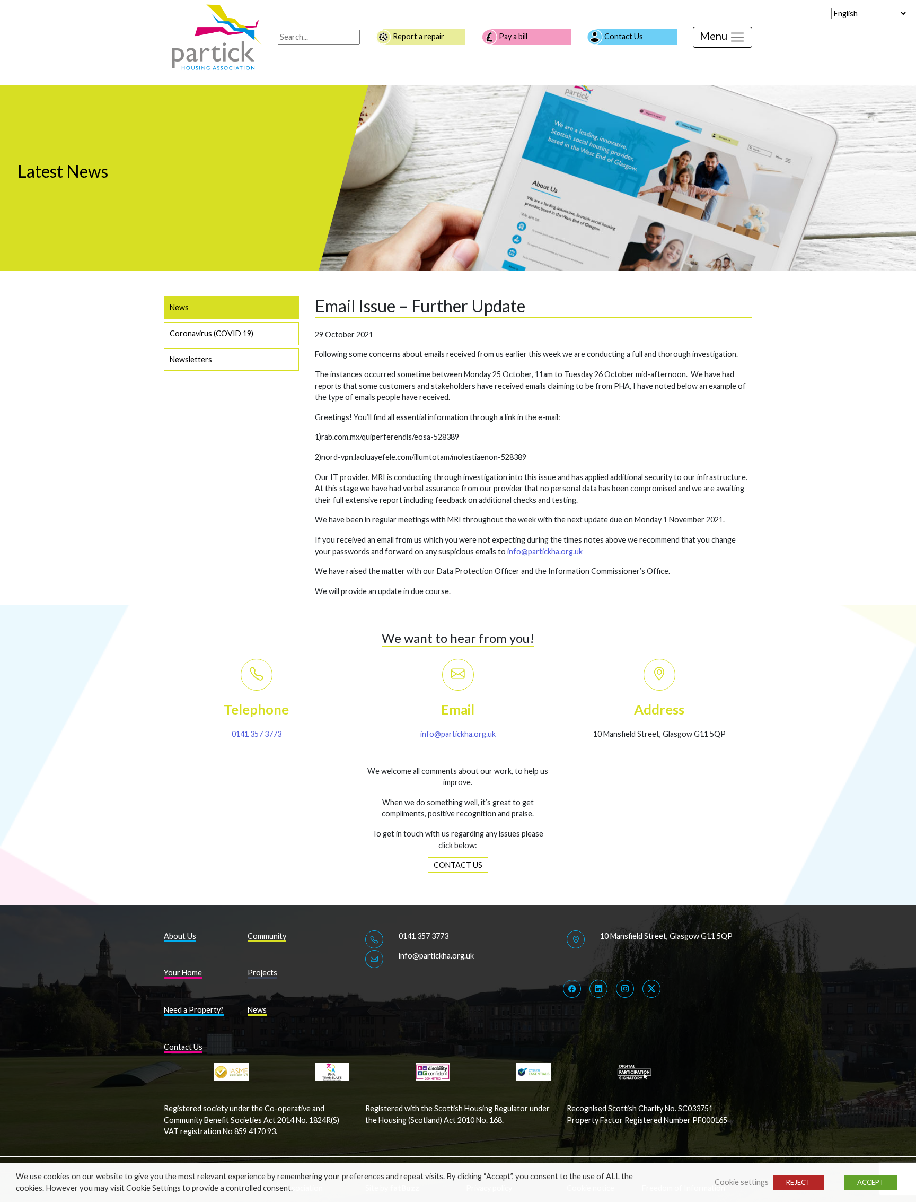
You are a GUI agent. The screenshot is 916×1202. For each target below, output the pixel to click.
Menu (714, 35)
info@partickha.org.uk (545, 551)
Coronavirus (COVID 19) (211, 333)
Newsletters (191, 359)
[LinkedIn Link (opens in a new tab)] (598, 988)
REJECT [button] (798, 1182)
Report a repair (417, 36)
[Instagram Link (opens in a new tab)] (625, 988)
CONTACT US (458, 864)
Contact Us (623, 36)
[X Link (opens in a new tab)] (651, 988)
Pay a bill (512, 36)
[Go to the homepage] (217, 36)
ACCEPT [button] (870, 1182)
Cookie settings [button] (742, 1182)
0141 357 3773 (256, 733)
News (179, 307)
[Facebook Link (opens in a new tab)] (572, 988)
